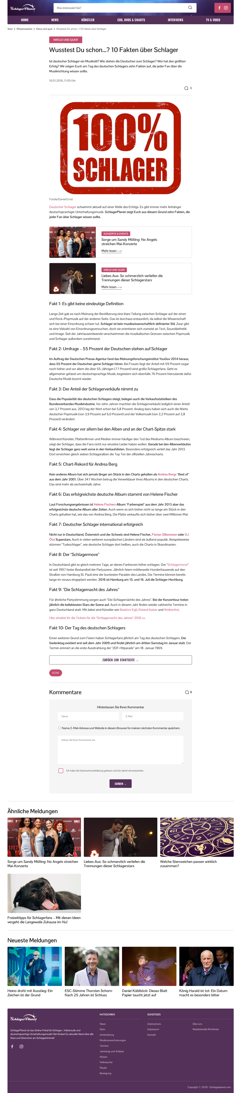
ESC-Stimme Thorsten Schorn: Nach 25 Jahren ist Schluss (89, 993)
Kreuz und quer (44, 28)
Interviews (175, 19)
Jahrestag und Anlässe (112, 1051)
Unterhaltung (107, 1034)
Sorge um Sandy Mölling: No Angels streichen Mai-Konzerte (129, 241)
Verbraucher (106, 1062)
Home (25, 19)
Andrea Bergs (167, 474)
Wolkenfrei (171, 610)
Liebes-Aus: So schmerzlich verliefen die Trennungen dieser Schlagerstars (132, 277)
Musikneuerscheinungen (113, 1040)
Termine (104, 1045)
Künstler (88, 19)
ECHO (55, 672)
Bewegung (105, 1073)
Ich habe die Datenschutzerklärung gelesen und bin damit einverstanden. (105, 770)
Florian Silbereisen (164, 534)
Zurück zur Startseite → (120, 659)
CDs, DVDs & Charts (131, 19)
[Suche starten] (190, 8)
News (55, 19)
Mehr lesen (109, 251)
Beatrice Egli (128, 610)
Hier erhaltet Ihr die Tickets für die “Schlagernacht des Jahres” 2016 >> (97, 618)
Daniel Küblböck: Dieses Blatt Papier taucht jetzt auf (144, 993)
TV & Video (213, 19)
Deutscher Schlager (62, 207)
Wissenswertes (24, 28)
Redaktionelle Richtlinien (206, 1029)
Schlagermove (177, 565)
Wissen (103, 1056)
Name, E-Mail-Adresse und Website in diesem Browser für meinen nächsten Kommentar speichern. (121, 728)
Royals (103, 1067)
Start (10, 28)
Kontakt (151, 1034)
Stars (102, 1029)
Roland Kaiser (147, 610)
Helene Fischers (105, 504)
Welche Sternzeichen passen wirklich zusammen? (188, 863)
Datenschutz (154, 1023)
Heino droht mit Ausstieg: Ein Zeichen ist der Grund (30, 993)
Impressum (153, 1029)
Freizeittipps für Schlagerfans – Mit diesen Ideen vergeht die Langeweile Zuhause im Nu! (44, 920)
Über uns (197, 1023)
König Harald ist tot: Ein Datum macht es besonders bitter (203, 993)
